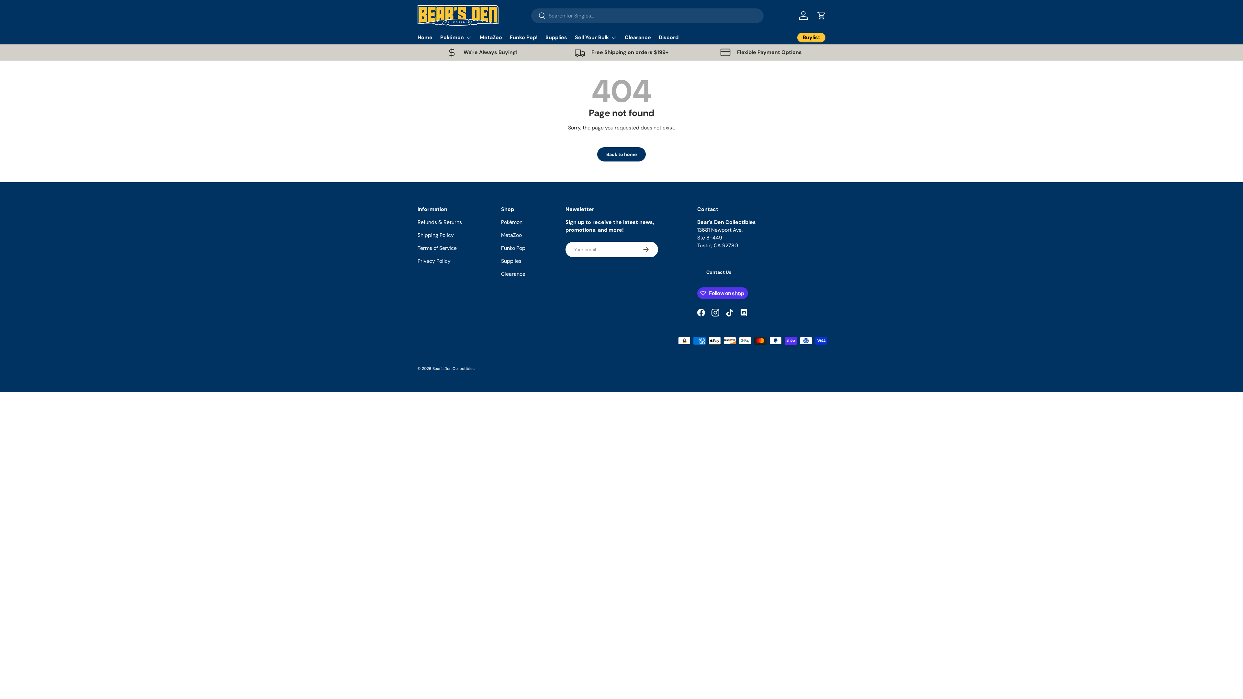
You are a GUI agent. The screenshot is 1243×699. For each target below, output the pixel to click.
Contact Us (718, 272)
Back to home (621, 154)
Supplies (556, 37)
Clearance (638, 37)
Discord (668, 37)
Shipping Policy (436, 235)
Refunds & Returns (440, 222)
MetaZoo (491, 37)
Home (425, 37)
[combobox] (647, 15)
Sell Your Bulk (592, 37)
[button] (821, 15)
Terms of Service (437, 248)
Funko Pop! (524, 37)
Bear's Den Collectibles (453, 368)
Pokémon (452, 37)
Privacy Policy (434, 261)
